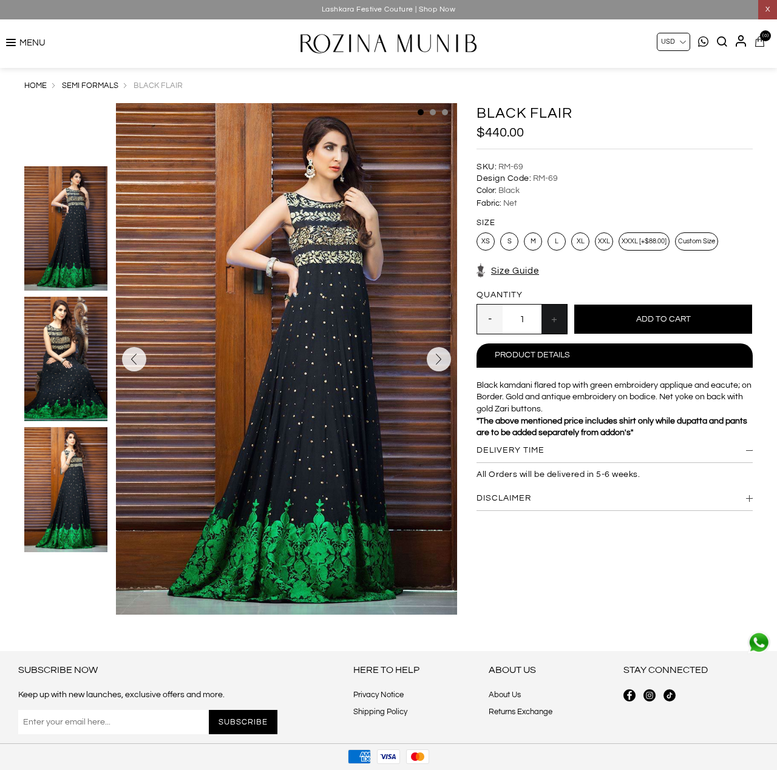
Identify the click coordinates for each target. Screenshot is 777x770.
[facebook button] (629, 695)
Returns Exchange (520, 712)
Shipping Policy (380, 712)
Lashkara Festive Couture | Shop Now (389, 9)
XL (581, 241)
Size (486, 222)
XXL (604, 241)
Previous (134, 359)
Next (439, 359)
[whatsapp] (759, 642)
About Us (505, 695)
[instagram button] (649, 695)
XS (485, 241)
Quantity (500, 295)
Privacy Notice (378, 695)
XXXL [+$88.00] (644, 241)
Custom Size (696, 241)
